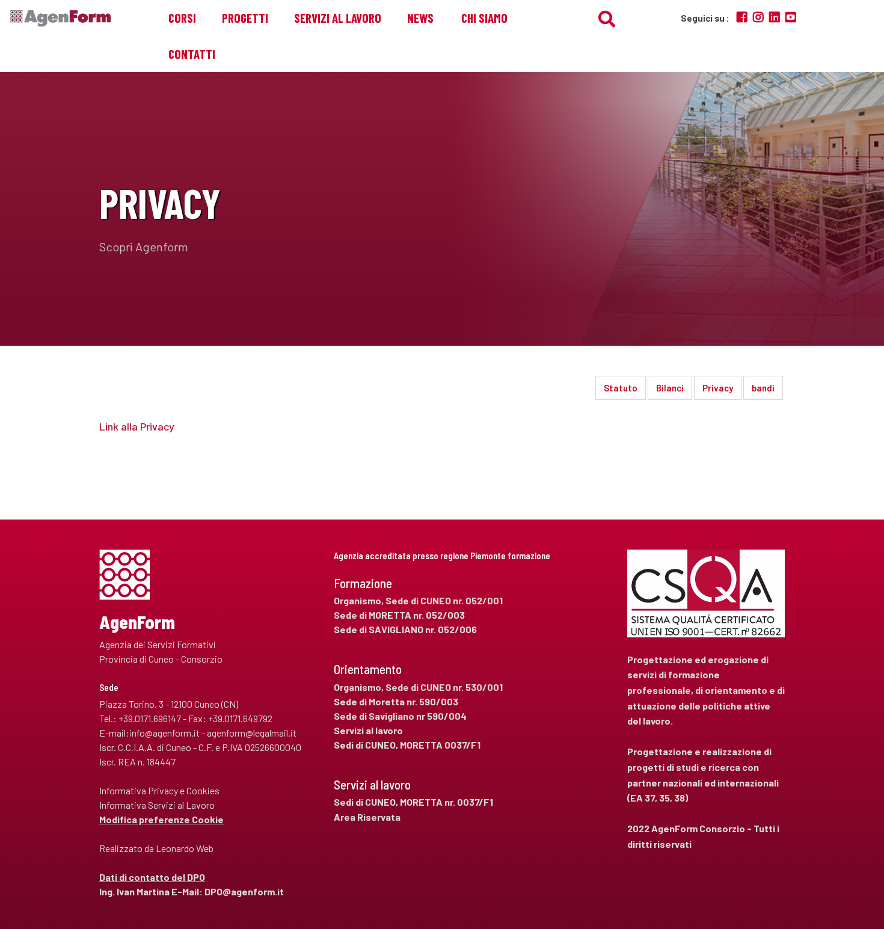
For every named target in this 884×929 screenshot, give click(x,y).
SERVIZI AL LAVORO (337, 17)
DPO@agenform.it (244, 891)
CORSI (182, 17)
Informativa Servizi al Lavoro (157, 805)
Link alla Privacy (136, 426)
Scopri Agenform (143, 246)
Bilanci (670, 387)
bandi (763, 387)
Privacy (717, 387)
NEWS (420, 17)
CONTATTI (191, 53)
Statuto (620, 387)
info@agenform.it (164, 732)
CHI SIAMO (484, 17)
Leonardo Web (184, 848)
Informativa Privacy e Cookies (159, 790)
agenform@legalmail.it (251, 732)
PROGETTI (245, 17)
